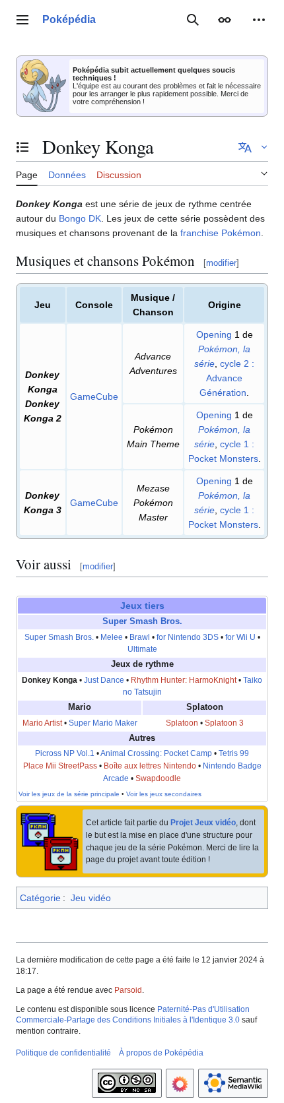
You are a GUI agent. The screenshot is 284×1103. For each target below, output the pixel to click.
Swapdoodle (158, 778)
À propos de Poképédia (161, 1052)
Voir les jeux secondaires (163, 794)
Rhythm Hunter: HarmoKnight (183, 680)
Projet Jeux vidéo (203, 822)
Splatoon (182, 723)
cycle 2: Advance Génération (226, 378)
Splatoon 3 (224, 723)
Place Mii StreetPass (60, 766)
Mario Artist (42, 723)
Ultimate (142, 649)
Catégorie (40, 898)
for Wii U (240, 637)
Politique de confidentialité (63, 1052)
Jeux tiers (142, 605)
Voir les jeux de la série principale (69, 794)
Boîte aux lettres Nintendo (150, 766)
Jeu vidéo (91, 898)
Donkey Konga (49, 680)
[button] (22, 19)
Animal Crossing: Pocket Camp (156, 753)
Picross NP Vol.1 (64, 753)
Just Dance (104, 680)
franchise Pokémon (220, 233)
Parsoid (128, 990)
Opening (214, 334)
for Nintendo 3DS (188, 637)
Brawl (139, 637)
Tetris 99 (234, 753)
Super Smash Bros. (142, 621)
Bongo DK (80, 218)
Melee (111, 637)
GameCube (94, 396)
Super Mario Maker (103, 723)
